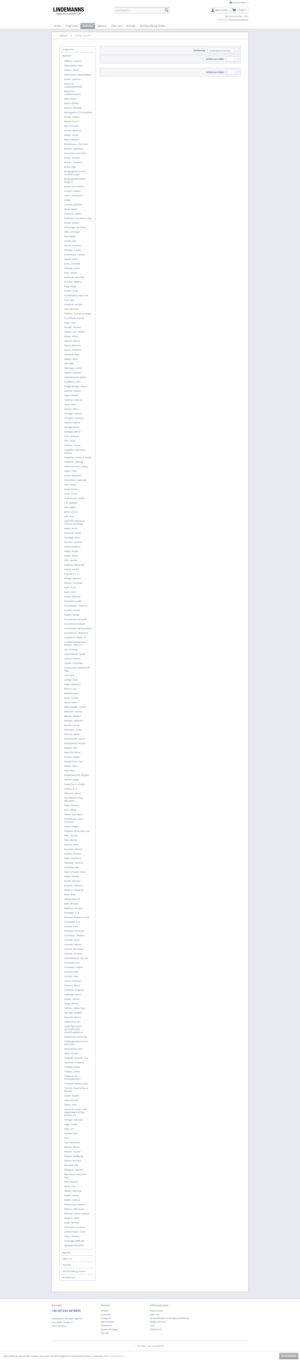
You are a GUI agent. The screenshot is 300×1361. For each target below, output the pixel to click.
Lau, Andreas (71, 649)
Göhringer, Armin (73, 368)
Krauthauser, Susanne (76, 605)
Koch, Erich (70, 587)
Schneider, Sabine (73, 967)
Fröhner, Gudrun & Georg (77, 313)
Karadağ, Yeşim (72, 537)
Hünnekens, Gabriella (75, 480)
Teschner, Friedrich (74, 1062)
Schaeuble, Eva (72, 921)
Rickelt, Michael (72, 880)
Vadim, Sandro (71, 1095)
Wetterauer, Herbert (74, 1204)
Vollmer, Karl (71, 1133)
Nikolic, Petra (71, 766)
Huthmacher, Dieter (74, 498)
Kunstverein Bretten (74, 623)
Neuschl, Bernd (72, 752)
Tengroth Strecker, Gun (76, 1057)
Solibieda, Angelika (74, 989)
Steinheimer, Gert (73, 1048)
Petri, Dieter (70, 809)
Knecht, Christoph (73, 582)
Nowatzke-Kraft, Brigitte (76, 775)
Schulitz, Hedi (71, 971)
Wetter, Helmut (72, 1199)
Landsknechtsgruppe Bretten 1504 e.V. (75, 643)
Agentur (67, 1252)
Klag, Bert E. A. (71, 573)
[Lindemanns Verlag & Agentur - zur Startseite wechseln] (68, 11)
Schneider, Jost (72, 962)
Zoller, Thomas (72, 1236)
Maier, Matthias (72, 684)
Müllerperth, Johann (74, 738)
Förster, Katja (71, 290)
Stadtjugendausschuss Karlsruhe (76, 1043)
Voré (66, 1137)
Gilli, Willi (69, 363)
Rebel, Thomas (72, 876)
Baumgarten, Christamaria (78, 112)
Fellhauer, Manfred (74, 277)
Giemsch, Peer (71, 354)
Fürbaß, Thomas (72, 327)
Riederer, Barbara (73, 885)
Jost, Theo (69, 516)
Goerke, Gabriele (73, 372)
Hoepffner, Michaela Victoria (74, 451)
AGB (152, 1325)
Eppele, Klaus (71, 259)
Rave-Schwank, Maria (75, 871)
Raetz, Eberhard (72, 858)
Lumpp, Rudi (71, 679)
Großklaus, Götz (72, 381)
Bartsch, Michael (73, 107)
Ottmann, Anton (72, 793)
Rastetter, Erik (71, 867)
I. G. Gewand (71, 502)
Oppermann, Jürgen (74, 784)
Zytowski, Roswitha (74, 1245)
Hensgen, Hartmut (73, 418)
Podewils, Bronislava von (77, 831)
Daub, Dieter (70, 209)
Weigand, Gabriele (73, 1169)
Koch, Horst (70, 592)
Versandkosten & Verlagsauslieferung (169, 1318)
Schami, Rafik (71, 926)
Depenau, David (72, 213)
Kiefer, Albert (71, 555)
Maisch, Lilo (70, 688)
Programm (68, 49)
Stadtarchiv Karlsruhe (75, 1036)
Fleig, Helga (70, 286)
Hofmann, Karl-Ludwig (76, 466)
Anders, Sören (71, 70)
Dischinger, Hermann (75, 227)
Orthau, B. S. (70, 788)
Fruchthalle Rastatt (74, 318)
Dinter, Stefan (71, 222)
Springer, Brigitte (73, 1012)
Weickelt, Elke (71, 1165)
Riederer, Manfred (73, 890)
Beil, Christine (71, 125)
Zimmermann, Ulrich (75, 1231)
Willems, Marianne (74, 1209)
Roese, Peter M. (72, 899)
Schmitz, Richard (73, 953)
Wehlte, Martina (72, 1160)
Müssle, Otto (70, 747)
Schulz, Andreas (72, 980)
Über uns (67, 1258)
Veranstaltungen (109, 1329)
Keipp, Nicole (71, 551)
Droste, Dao (70, 240)
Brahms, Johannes (73, 148)
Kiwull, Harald (71, 569)
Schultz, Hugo (71, 976)
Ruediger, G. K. (72, 912)
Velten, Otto (70, 1104)
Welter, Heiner (71, 1195)
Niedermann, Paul (73, 761)
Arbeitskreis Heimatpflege (77, 74)
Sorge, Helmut (71, 1003)
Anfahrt (105, 1310)
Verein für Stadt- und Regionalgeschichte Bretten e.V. (75, 1112)
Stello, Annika (71, 1053)
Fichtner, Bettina (72, 281)
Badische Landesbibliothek (73, 85)
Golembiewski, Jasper (75, 377)
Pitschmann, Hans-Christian (74, 820)
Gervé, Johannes (72, 345)
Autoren (67, 55)
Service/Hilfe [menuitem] (239, 2)
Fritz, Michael (71, 309)
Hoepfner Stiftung (73, 461)
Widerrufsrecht (158, 1321)
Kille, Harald (70, 560)
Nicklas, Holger (72, 756)
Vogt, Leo (68, 1128)
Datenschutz (156, 1310)
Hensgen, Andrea (73, 413)
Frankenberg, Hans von (76, 295)
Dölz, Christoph (72, 231)
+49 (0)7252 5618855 (66, 1311)
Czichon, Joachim (73, 204)
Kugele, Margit (71, 614)
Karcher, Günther (73, 542)
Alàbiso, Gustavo (72, 61)
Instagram (106, 1318)
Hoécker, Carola (72, 445)
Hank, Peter (70, 404)
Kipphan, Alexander (74, 564)
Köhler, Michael (72, 596)
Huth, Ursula (70, 493)
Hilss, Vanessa (71, 436)
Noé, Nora (69, 770)
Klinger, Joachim (72, 578)
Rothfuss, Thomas (73, 908)
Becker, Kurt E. (71, 121)
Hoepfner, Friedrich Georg (77, 457)
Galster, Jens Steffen (74, 331)
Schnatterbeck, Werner (76, 958)
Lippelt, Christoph (73, 663)
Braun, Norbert (72, 157)
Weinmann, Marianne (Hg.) (75, 1176)
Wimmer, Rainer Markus (77, 1213)
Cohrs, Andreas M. (73, 195)
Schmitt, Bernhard (73, 949)
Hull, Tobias (70, 484)
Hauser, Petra (71, 408)
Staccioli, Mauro (72, 1017)
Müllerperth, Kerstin (74, 743)
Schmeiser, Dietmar (74, 935)
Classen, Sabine (72, 190)
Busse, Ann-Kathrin (74, 186)
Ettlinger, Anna (72, 268)
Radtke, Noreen (72, 853)
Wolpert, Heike (71, 1218)
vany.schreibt (71, 1100)
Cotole (67, 200)
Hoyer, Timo (70, 470)
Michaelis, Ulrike (72, 729)
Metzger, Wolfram (73, 720)
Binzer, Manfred (72, 130)
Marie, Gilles (70, 702)
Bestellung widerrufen (236, 16)
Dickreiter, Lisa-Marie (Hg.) (78, 218)
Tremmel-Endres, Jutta (76, 1083)
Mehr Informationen (114, 1356)
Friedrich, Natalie (73, 304)
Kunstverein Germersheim (78, 628)
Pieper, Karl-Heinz (73, 814)
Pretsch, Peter (71, 844)
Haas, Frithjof (71, 395)
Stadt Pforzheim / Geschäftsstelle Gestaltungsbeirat (73, 1029)
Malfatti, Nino (71, 693)
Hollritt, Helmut (72, 422)
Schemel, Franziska (74, 930)
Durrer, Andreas (72, 245)
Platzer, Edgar (71, 826)
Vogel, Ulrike (70, 1124)
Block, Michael (71, 139)
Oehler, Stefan (71, 779)
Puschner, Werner (73, 849)
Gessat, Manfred (72, 349)
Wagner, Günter (72, 1151)
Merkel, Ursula (71, 725)
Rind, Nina (69, 894)
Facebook (105, 1314)
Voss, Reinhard (72, 1142)
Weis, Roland (71, 1181)
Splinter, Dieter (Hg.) (74, 1008)
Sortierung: (199, 50)
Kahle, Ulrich (71, 528)
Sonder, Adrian (72, 999)
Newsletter (106, 1325)
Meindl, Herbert (72, 716)
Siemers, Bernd (72, 985)
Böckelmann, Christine (76, 144)
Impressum (156, 1329)
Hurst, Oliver (70, 489)
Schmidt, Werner (73, 944)
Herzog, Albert (71, 427)
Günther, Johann (72, 390)
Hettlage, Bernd (72, 431)
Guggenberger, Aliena (75, 386)
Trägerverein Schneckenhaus (72, 1078)
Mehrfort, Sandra (73, 711)
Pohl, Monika (71, 840)
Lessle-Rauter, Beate (74, 654)
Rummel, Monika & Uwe (76, 917)
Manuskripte (107, 1321)
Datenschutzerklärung (238, 19)
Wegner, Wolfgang (73, 1156)
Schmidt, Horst (72, 939)
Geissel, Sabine (72, 340)
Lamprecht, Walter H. (75, 637)
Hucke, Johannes (72, 475)
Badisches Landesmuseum (72, 93)
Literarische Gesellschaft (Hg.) (77, 669)
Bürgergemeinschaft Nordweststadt (75, 173)
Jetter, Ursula (71, 511)
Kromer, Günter (72, 610)
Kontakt (67, 1264)
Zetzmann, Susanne (74, 1227)
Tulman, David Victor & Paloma (76, 1090)
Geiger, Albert (71, 336)
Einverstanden (289, 1355)
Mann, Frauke (71, 697)
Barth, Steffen (71, 103)
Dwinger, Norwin (73, 250)
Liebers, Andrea (72, 658)
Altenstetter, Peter (73, 65)
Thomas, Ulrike (72, 1071)
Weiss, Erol (69, 1186)
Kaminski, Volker (72, 532)
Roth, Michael (71, 903)
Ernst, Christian (72, 263)
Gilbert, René (71, 359)
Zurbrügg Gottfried (74, 1240)
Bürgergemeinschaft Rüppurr (75, 180)
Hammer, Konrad (73, 399)
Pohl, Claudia (71, 835)
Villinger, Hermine (73, 1119)
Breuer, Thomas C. (73, 162)
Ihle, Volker (70, 507)
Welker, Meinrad (72, 1190)
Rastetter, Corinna (73, 862)
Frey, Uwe (69, 299)
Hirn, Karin (69, 440)
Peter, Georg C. (72, 805)
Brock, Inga (70, 166)
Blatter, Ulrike (71, 135)
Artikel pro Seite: (215, 58)
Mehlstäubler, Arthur (75, 706)
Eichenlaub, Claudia (74, 254)
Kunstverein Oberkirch (76, 632)
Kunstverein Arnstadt (75, 619)
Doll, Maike (70, 236)
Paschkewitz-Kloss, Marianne (74, 799)
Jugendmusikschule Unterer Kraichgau (74, 522)
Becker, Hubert (72, 116)
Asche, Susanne (72, 79)
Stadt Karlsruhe (72, 1021)
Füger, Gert (70, 322)
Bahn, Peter (70, 98)
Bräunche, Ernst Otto (75, 153)
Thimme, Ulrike (72, 1066)
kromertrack (69, 1277)
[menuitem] (142, 10)
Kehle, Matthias (72, 546)
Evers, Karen (70, 272)
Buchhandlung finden (74, 1271)
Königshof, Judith (73, 601)
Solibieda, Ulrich (72, 994)
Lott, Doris (69, 675)
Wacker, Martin (72, 1147)
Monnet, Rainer (72, 734)
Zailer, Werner (71, 1222)
